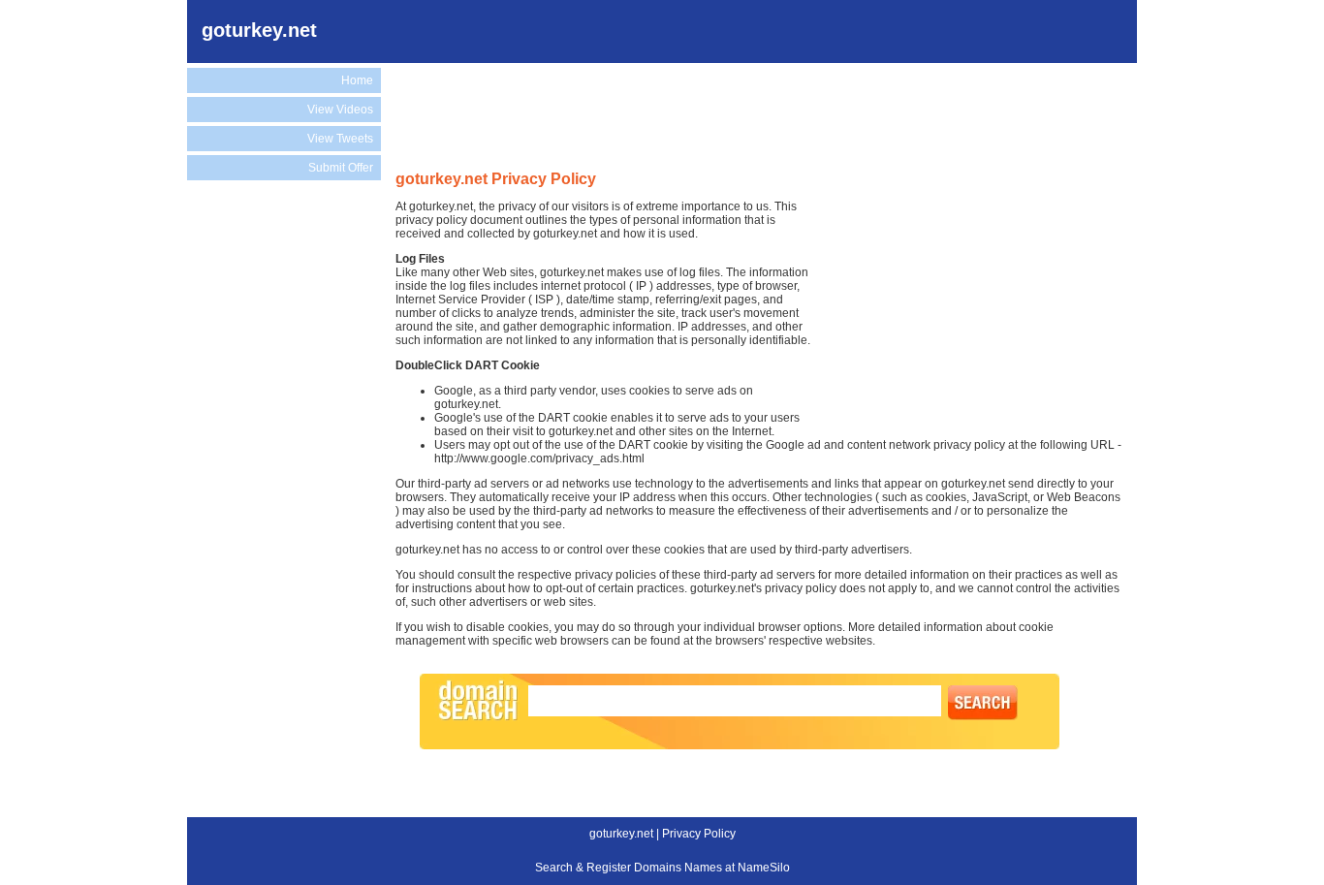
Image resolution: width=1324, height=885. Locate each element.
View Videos (340, 109)
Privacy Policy (699, 833)
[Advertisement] (279, 508)
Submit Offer (340, 167)
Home (357, 80)
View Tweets (340, 138)
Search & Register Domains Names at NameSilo (662, 867)
